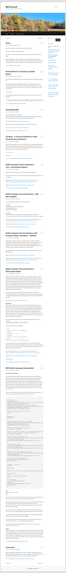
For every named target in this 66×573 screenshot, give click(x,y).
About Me (12, 34)
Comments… (11, 547)
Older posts (8, 38)
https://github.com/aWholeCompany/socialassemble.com (18, 127)
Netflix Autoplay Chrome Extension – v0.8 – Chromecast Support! (53, 86)
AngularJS (11, 558)
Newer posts (40, 38)
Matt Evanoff (11, 6)
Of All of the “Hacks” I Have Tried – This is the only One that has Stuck (53, 51)
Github (10, 130)
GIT (13, 158)
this (30, 292)
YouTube (20, 103)
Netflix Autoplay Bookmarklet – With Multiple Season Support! (53, 94)
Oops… (9, 43)
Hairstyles (50, 67)
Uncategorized (12, 65)
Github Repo (8, 155)
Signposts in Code (52, 60)
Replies (24, 103)
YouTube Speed (9, 92)
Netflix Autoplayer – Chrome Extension (20, 300)
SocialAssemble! (12, 109)
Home (7, 34)
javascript (11, 103)
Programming (15, 103)
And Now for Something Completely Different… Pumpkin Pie (53, 56)
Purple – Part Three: (52, 62)
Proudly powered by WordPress (33, 568)
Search (49, 37)
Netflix (17, 188)
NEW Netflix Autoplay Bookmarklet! (20, 368)
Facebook (11, 158)
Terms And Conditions (20, 34)
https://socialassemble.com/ (23, 121)
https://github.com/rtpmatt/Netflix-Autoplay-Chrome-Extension (22, 185)
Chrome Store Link (10, 152)
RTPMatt (18, 45)
